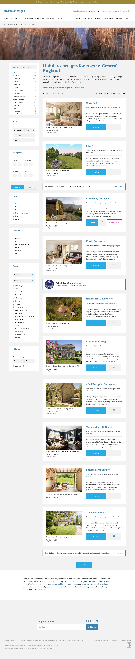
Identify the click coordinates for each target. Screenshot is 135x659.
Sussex (25, 105)
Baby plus (18, 366)
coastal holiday (58, 584)
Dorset (25, 87)
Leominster (89, 348)
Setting (17, 289)
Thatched (18, 304)
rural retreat (72, 584)
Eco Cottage (19, 319)
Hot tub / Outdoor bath (22, 244)
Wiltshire (25, 93)
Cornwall (25, 79)
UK (24, 72)
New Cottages (20, 310)
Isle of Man (7, 643)
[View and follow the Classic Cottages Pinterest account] (97, 622)
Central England (57, 640)
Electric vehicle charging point (25, 316)
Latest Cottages (103, 93)
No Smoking (19, 313)
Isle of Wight (25, 102)
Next (59, 93)
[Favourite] (114, 127)
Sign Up (106, 11)
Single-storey (19, 331)
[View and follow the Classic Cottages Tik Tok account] (94, 622)
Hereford (114, 303)
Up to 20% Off (115, 222)
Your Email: (42, 627)
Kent (25, 108)
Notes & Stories (87, 18)
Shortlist (116, 11)
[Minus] (15, 164)
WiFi (16, 253)
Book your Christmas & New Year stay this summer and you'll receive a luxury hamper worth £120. (67, 2)
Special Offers (30, 187)
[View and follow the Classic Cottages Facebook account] (90, 622)
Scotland (82, 640)
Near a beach (19, 210)
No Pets (17, 301)
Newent (88, 476)
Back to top (27, 595)
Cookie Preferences (125, 640)
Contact (126, 18)
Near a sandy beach (21, 213)
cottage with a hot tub (90, 584)
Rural (17, 219)
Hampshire (25, 111)
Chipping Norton (115, 107)
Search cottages (11, 18)
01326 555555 (94, 11)
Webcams (119, 18)
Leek (90, 433)
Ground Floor (19, 292)
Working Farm (19, 307)
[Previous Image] (49, 114)
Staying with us (108, 18)
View (97, 127)
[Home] (4, 24)
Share (123, 93)
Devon (25, 82)
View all (17, 187)
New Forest (25, 114)
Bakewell (113, 203)
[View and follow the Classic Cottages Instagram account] (87, 622)
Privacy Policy (105, 640)
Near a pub (18, 216)
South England (24, 99)
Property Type (19, 286)
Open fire (18, 247)
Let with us (98, 18)
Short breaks (29, 18)
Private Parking (20, 295)
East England (75, 640)
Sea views (18, 204)
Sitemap (97, 640)
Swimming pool (20, 334)
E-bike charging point (22, 328)
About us (77, 18)
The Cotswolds (25, 90)
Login (125, 11)
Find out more (119, 186)
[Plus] (19, 164)
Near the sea (19, 207)
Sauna (17, 325)
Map (114, 93)
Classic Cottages (10, 640)
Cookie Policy (115, 640)
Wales (50, 640)
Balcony (17, 338)
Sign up (121, 553)
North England (66, 640)
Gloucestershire (25, 96)
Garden (17, 238)
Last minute (50, 18)
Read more (76, 82)
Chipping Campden (114, 246)
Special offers (39, 18)
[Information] (26, 310)
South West (24, 76)
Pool (16, 241)
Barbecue (18, 250)
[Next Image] (79, 114)
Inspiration (59, 18)
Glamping (18, 298)
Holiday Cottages (25, 640)
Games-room (19, 322)
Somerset (25, 84)
